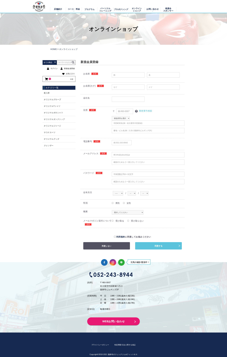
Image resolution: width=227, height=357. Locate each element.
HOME (53, 49)
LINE (121, 262)
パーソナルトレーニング (105, 9)
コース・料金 (74, 9)
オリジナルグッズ (51, 139)
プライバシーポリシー (100, 345)
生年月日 (87, 192)
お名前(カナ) (89, 86)
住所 (85, 110)
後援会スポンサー (168, 9)
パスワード (88, 173)
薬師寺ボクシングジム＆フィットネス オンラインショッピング (39, 6)
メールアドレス (91, 153)
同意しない (106, 246)
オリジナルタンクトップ (54, 119)
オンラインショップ (137, 9)
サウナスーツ (49, 132)
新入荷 (47, 93)
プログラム (89, 9)
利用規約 (120, 237)
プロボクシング (121, 9)
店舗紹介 (58, 9)
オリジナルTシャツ (52, 106)
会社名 (86, 98)
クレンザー (48, 145)
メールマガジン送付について (97, 221)
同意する (158, 246)
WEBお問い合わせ (113, 321)
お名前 (86, 74)
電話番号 (87, 141)
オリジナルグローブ (52, 99)
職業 (85, 211)
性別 (85, 203)
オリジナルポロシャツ (53, 113)
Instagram (113, 262)
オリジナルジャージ (52, 126)
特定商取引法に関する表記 (125, 345)
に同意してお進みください (133, 237)
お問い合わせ (152, 9)
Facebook (104, 262)
